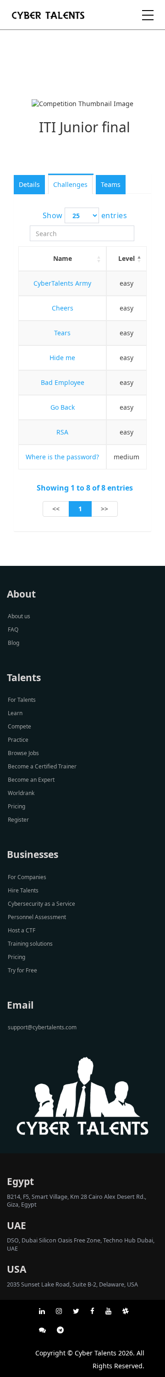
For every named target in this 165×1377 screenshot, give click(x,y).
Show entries (85, 215)
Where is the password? (62, 456)
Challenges (70, 184)
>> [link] (104, 508)
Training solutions (30, 944)
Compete (19, 726)
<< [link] (56, 508)
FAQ (13, 629)
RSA (62, 432)
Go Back (62, 407)
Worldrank (21, 793)
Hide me (62, 357)
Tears (62, 332)
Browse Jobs (23, 753)
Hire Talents (23, 890)
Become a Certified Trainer (42, 766)
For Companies (27, 877)
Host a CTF (21, 930)
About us (19, 616)
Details (29, 184)
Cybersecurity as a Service (41, 904)
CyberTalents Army (62, 283)
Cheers (62, 308)
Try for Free (22, 970)
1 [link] (80, 508)
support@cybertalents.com (42, 1027)
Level (126, 258)
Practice (18, 740)
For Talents (22, 700)
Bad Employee (62, 382)
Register (18, 820)
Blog (13, 643)
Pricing (16, 806)
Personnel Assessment (37, 917)
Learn (15, 713)
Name (62, 258)
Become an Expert (31, 780)
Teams (111, 184)
